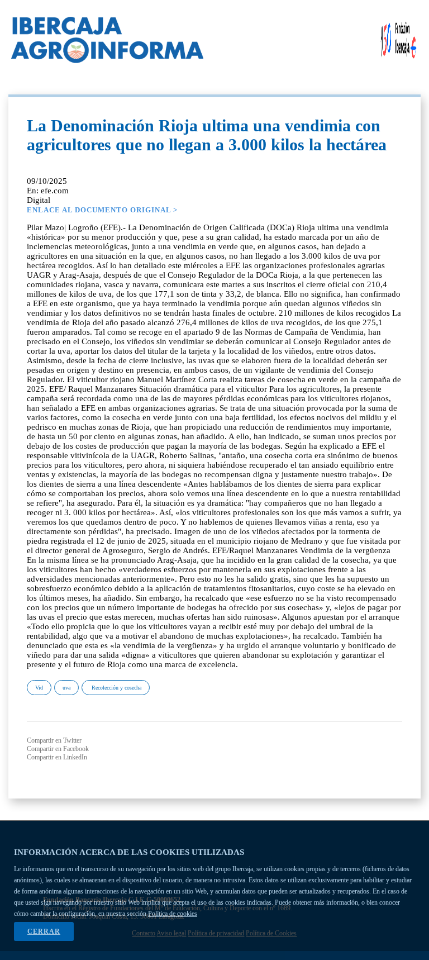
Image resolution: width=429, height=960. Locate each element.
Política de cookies (172, 914)
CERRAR (43, 931)
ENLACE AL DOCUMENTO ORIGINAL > (102, 210)
